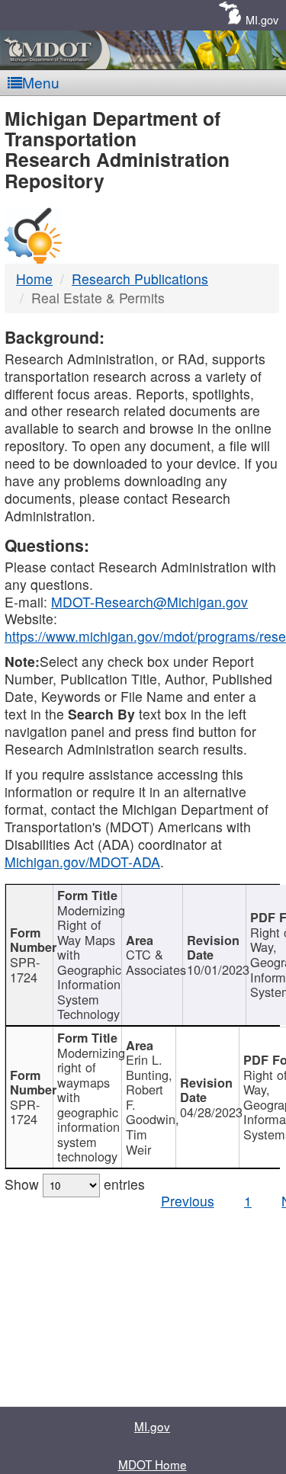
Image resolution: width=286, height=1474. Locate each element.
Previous (187, 1200)
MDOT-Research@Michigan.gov (149, 601)
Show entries (75, 1184)
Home (34, 278)
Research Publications (140, 278)
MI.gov (262, 19)
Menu (40, 82)
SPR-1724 (25, 969)
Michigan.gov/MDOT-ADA (82, 861)
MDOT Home (152, 1464)
